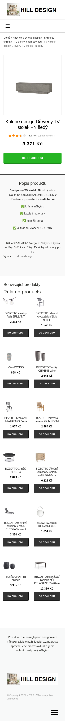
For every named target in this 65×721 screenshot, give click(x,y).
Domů (6, 37)
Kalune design (24, 256)
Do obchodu (32, 158)
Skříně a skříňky (23, 247)
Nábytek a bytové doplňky (27, 37)
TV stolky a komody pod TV (30, 41)
